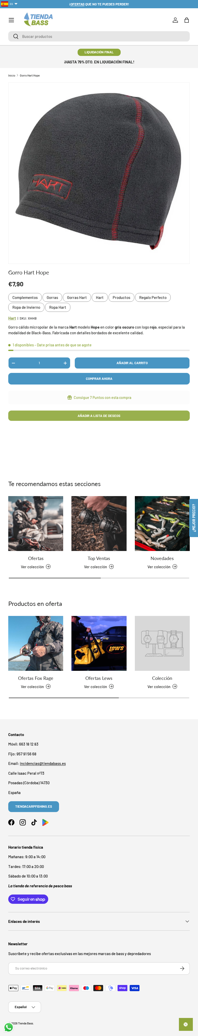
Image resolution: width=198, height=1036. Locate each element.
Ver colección (158, 686)
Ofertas (36, 558)
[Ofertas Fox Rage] (35, 643)
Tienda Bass (25, 1023)
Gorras (52, 297)
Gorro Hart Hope (30, 75)
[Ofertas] (35, 523)
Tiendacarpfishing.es (33, 806)
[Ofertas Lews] (98, 643)
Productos (121, 297)
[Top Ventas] (98, 523)
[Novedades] (162, 523)
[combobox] (99, 36)
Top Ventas (99, 558)
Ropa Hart (57, 307)
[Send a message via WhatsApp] (9, 1027)
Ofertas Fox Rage (35, 678)
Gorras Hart (77, 297)
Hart (100, 297)
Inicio (11, 75)
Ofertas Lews (98, 678)
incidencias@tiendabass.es (43, 763)
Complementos (25, 297)
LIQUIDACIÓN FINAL (99, 52)
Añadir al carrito (132, 363)
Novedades (162, 558)
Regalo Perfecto (153, 297)
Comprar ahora (99, 379)
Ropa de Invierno (26, 307)
